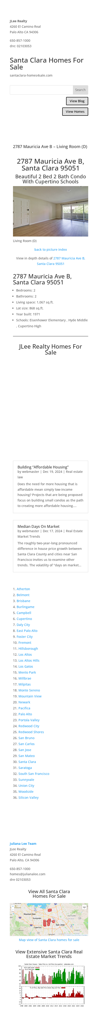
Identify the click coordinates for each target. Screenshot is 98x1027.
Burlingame (25, 607)
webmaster (30, 471)
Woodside (26, 791)
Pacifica (24, 708)
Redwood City (28, 726)
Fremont (24, 642)
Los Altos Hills (28, 660)
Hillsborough (28, 648)
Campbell (24, 613)
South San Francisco (33, 773)
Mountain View (29, 696)
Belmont (23, 595)
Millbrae (24, 678)
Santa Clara (27, 762)
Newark (24, 702)
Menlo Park (27, 672)
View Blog (77, 101)
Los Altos (25, 654)
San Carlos (26, 744)
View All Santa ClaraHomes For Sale (49, 893)
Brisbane (23, 601)
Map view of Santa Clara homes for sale (49, 940)
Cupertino (24, 619)
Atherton (23, 589)
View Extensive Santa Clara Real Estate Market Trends (49, 954)
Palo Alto (25, 714)
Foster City (25, 636)
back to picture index (50, 249)
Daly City (23, 624)
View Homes (75, 111)
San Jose (24, 750)
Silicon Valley (28, 797)
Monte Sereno (29, 690)
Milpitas (24, 684)
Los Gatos (25, 666)
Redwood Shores (31, 732)
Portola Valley (28, 720)
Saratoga (25, 767)
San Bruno (26, 738)
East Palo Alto (27, 630)
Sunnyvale (26, 779)
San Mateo (26, 756)
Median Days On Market (38, 526)
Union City (26, 785)
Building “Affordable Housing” (43, 467)
